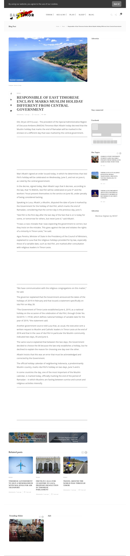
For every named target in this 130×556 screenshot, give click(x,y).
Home (57, 26)
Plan (71, 15)
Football (22, 435)
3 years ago (46, 494)
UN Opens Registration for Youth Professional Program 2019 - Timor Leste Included (66, 439)
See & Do (60, 15)
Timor (49, 15)
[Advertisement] (52, 153)
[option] (20, 475)
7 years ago (27, 114)
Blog (91, 15)
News (63, 26)
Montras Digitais (102, 216)
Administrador (20, 114)
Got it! (117, 4)
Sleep (81, 15)
